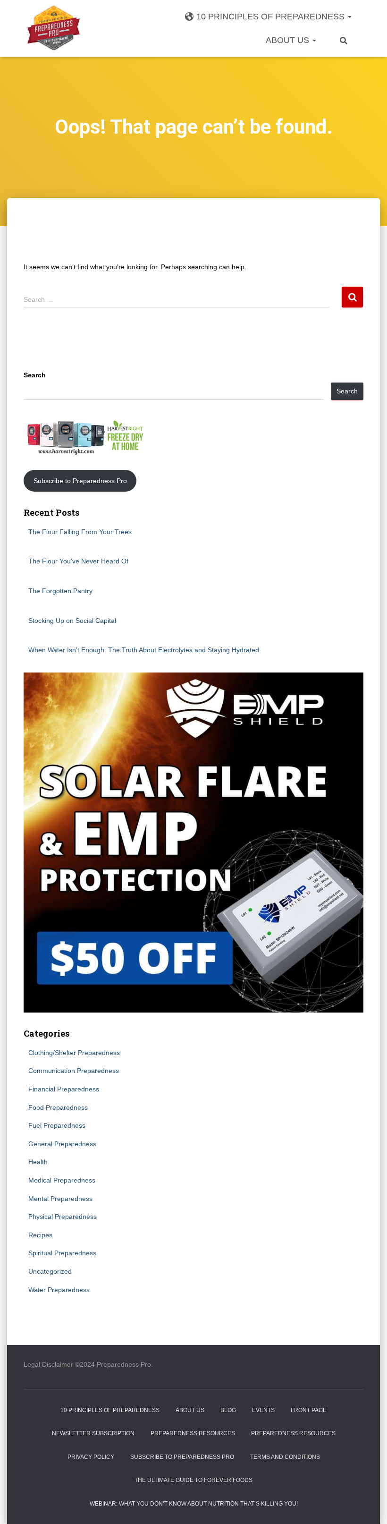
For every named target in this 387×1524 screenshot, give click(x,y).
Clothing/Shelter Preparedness (74, 1052)
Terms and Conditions (285, 1457)
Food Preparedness (58, 1107)
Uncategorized (50, 1271)
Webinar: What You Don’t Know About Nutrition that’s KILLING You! (194, 1503)
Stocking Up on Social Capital (72, 620)
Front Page (309, 1410)
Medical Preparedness (61, 1180)
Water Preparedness (59, 1290)
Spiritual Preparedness (62, 1253)
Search (35, 375)
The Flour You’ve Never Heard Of (78, 561)
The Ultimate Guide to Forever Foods (193, 1480)
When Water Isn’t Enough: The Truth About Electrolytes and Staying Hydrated (143, 650)
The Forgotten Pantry (60, 591)
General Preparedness (62, 1144)
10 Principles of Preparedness (271, 16)
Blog (228, 1410)
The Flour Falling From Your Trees (80, 532)
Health (38, 1162)
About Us (288, 40)
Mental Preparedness (60, 1198)
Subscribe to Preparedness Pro (80, 481)
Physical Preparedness (62, 1216)
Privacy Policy (90, 1457)
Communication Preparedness (73, 1070)
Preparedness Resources (193, 1433)
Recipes (40, 1235)
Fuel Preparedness (56, 1125)
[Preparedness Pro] (54, 28)
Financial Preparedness (63, 1089)
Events (263, 1410)
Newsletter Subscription (93, 1433)
